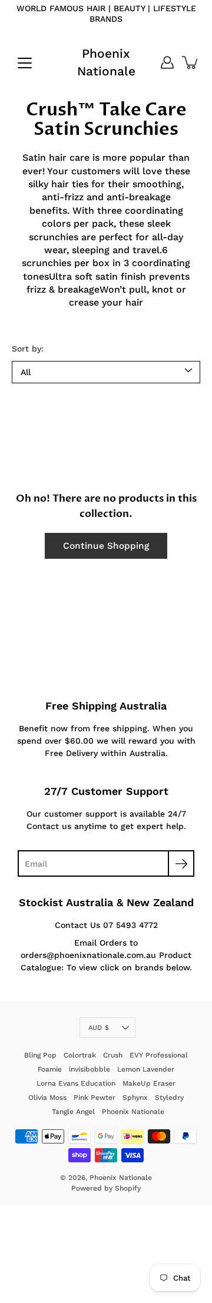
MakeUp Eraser (148, 1083)
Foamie (50, 1069)
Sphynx (135, 1097)
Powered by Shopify (106, 1188)
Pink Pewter (94, 1097)
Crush (112, 1055)
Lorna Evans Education (76, 1083)
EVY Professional (159, 1055)
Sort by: (28, 348)
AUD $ (98, 1028)
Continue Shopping (106, 546)
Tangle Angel (73, 1112)
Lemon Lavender (145, 1069)
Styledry (169, 1097)
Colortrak (80, 1055)
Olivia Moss (47, 1097)
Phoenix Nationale (106, 62)
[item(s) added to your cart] (190, 62)
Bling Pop (40, 1055)
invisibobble (89, 1069)
